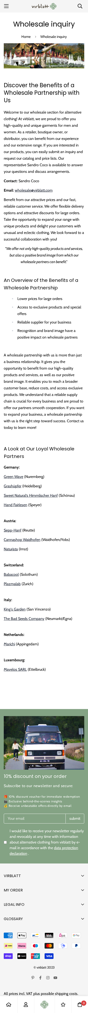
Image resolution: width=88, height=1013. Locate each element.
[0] (79, 1004)
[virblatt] (44, 6)
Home (26, 37)
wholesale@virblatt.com (34, 190)
